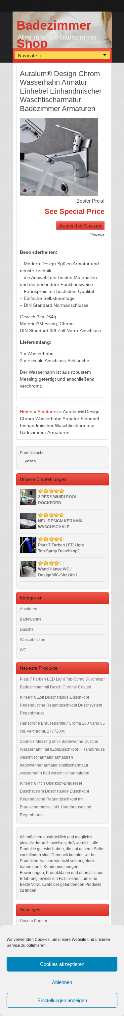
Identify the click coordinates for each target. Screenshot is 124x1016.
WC (23, 650)
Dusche (27, 629)
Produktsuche (32, 452)
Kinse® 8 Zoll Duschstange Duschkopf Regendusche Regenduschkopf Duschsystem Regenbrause (61, 705)
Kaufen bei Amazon (80, 225)
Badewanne (31, 619)
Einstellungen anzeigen (62, 1000)
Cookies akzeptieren (62, 964)
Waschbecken (32, 639)
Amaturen (47, 411)
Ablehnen (62, 982)
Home (26, 411)
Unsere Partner (33, 920)
